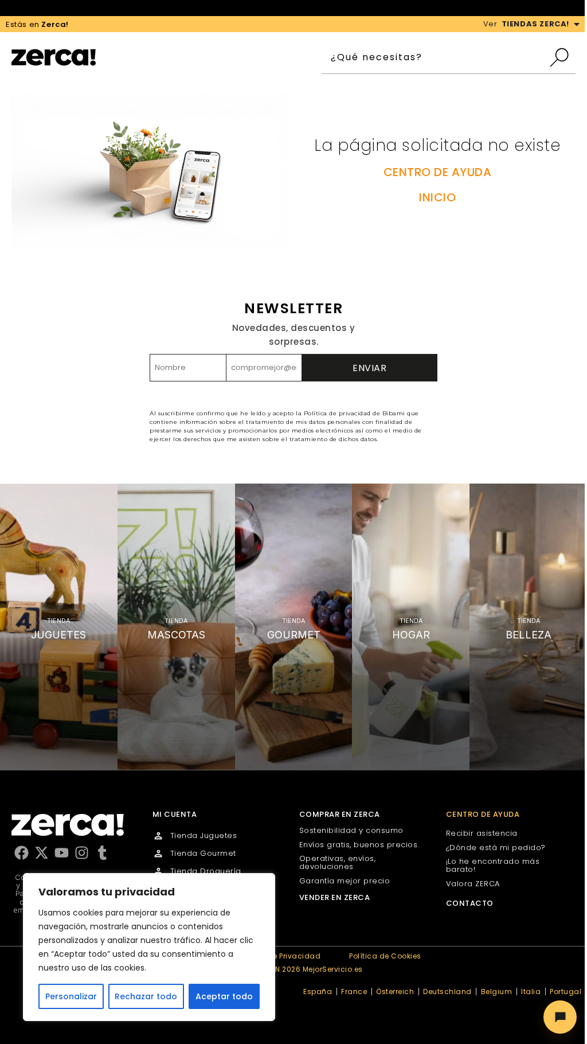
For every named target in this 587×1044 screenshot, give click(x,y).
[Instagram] (82, 853)
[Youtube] (62, 853)
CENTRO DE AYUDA (437, 172)
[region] (149, 947)
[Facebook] (21, 853)
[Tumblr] (102, 853)
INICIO (437, 197)
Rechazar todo (146, 996)
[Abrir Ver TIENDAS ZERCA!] (576, 24)
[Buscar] (562, 57)
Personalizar (71, 996)
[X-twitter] (41, 853)
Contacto (470, 903)
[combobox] (435, 57)
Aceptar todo (224, 996)
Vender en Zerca (334, 897)
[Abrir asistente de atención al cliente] (560, 1017)
